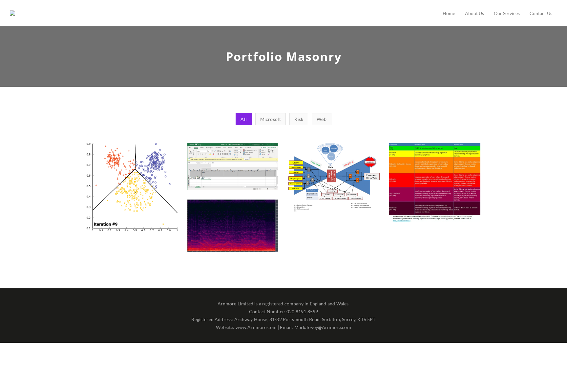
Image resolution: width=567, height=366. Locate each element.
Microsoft (232, 182)
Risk (132, 203)
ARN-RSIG (132, 191)
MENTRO (435, 186)
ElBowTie (333, 181)
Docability (233, 170)
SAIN (233, 229)
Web (334, 193)
